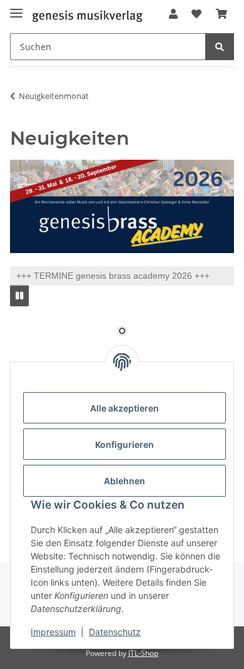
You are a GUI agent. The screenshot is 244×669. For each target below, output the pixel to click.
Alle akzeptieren (124, 408)
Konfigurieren (124, 444)
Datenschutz (115, 631)
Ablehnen (124, 480)
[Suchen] (219, 46)
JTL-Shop (143, 653)
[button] (173, 13)
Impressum (53, 631)
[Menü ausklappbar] (16, 8)
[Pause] (19, 295)
